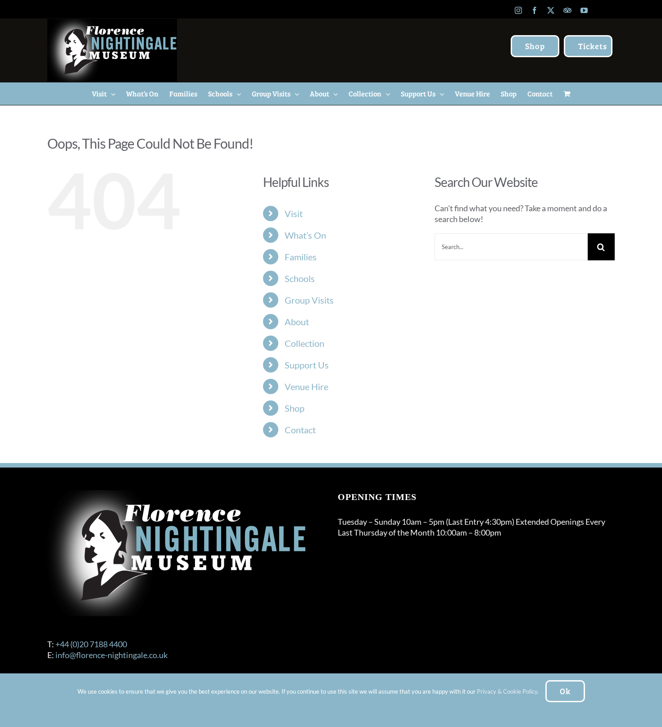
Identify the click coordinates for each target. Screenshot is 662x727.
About (297, 321)
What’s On (305, 235)
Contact (300, 429)
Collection (304, 343)
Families (301, 256)
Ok (565, 691)
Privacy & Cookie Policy (507, 691)
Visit (294, 213)
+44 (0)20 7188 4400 (91, 644)
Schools (300, 278)
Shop (294, 408)
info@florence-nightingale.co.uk (111, 655)
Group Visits (309, 300)
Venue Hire (306, 386)
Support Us (307, 364)
